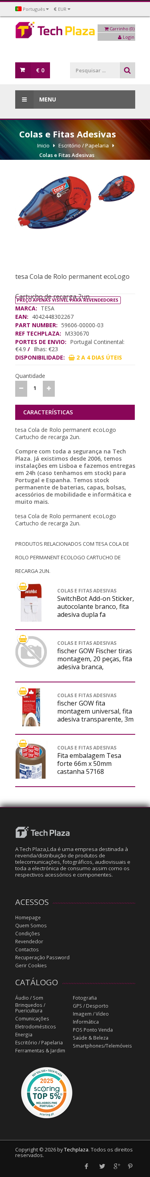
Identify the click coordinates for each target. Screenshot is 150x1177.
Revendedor (29, 941)
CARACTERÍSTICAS (48, 412)
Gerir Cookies (31, 965)
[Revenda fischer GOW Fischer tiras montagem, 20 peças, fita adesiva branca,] (31, 652)
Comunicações (32, 1019)
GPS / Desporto (90, 1006)
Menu (47, 99)
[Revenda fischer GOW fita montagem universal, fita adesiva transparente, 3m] (31, 724)
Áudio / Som (29, 998)
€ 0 (40, 70)
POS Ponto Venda (93, 1030)
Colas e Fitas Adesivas (66, 155)
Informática (86, 1022)
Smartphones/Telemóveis (102, 1046)
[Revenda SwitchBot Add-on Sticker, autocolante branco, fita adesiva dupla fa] (31, 620)
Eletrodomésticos (35, 1027)
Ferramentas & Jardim (40, 1051)
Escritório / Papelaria (83, 145)
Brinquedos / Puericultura (30, 1008)
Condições (27, 933)
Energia (23, 1035)
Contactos (27, 949)
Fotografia (85, 998)
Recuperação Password (42, 957)
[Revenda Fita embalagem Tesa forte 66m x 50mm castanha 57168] (31, 767)
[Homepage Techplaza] (75, 32)
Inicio (43, 145)
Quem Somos (31, 925)
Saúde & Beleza (90, 1038)
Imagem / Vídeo (91, 1014)
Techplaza (76, 1149)
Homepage (28, 918)
